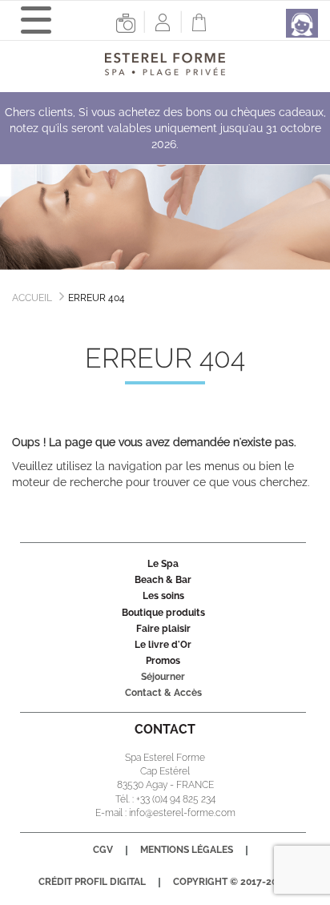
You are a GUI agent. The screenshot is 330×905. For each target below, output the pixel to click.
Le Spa (163, 563)
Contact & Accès (163, 692)
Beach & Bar (163, 579)
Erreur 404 (96, 298)
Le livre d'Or (163, 644)
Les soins (163, 595)
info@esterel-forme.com (182, 813)
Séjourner (163, 676)
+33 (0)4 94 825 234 (175, 799)
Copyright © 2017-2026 (230, 881)
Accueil (32, 298)
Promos (163, 660)
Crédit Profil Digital (92, 881)
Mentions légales (186, 849)
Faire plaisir (163, 628)
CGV (103, 849)
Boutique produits (163, 612)
